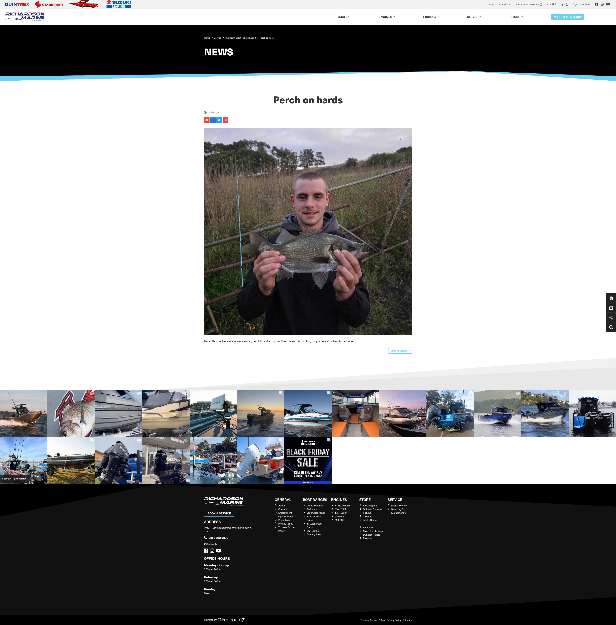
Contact (282, 509)
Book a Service (219, 513)
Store (515, 17)
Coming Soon (314, 534)
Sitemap (407, 620)
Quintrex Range (315, 505)
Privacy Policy (285, 523)
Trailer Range (370, 520)
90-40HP (339, 516)
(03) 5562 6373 (218, 538)
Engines (339, 499)
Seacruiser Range (316, 512)
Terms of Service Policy (372, 620)
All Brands (368, 527)
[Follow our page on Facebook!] (596, 4)
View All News (399, 350)
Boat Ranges (315, 499)
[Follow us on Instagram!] (212, 551)
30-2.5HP (339, 520)
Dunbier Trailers (371, 534)
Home (207, 37)
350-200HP (340, 509)
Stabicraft (312, 509)
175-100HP (340, 512)
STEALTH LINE (342, 505)
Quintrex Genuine (372, 509)
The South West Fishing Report (240, 37)
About (491, 4)
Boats (343, 17)
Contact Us (504, 4)
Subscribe (212, 544)
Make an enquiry (568, 17)
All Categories (370, 505)
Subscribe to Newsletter (527, 4)
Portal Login (284, 520)
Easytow (367, 538)
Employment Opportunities (285, 514)
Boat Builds (313, 531)
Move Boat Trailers (373, 531)
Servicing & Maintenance (398, 511)
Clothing (367, 516)
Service (395, 499)
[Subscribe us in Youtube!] (219, 551)
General (283, 499)
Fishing (429, 17)
